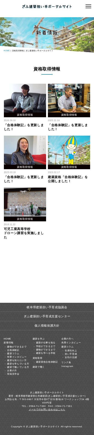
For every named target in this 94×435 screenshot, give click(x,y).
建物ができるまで (16, 346)
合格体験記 (13, 350)
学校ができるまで (45, 346)
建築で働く (39, 367)
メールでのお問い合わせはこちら (47, 409)
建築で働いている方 (18, 367)
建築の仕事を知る (45, 342)
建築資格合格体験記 (47, 362)
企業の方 (12, 370)
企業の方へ (67, 338)
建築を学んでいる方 (18, 363)
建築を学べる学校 (45, 353)
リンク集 (66, 362)
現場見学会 (13, 374)
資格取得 (37, 358)
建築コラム (13, 353)
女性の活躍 (71, 357)
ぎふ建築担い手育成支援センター (47, 316)
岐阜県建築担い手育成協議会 (47, 307)
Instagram (67, 366)
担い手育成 (71, 354)
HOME (7, 51)
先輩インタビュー (16, 357)
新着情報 (8, 342)
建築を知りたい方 (16, 360)
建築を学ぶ (39, 338)
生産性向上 (71, 350)
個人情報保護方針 (46, 325)
